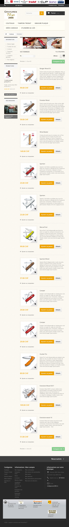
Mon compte (30, 467)
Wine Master (44, 132)
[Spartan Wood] (28, 266)
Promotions (10, 66)
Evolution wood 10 (46, 417)
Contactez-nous (53, 5)
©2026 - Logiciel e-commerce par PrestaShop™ (16, 522)
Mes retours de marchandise (32, 472)
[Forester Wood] (28, 107)
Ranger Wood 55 (45, 68)
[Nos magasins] (11, 109)
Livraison (9, 49)
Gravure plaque (41, 23)
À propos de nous (11, 46)
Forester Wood (44, 100)
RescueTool (43, 227)
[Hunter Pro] (28, 361)
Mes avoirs (28, 474)
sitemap (17, 497)
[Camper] (28, 297)
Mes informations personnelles (33, 478)
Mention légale (10, 44)
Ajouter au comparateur (28, 93)
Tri (20, 56)
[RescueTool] (28, 234)
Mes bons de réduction (31, 480)
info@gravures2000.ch (52, 486)
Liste (64, 57)
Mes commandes (29, 470)
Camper (42, 291)
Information (10, 39)
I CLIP (5, 474)
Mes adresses (28, 476)
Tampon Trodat (24, 23)
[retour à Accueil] (6, 34)
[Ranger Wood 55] (28, 75)
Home (16, 475)
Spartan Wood (44, 259)
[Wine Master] (28, 139)
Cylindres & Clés (28, 28)
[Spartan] (28, 171)
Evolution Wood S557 (47, 386)
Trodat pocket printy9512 (8, 81)
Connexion (61, 5)
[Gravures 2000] (13, 14)
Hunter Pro (43, 354)
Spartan (42, 164)
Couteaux (10, 23)
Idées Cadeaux (12, 28)
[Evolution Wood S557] (28, 393)
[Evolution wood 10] (28, 424)
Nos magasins (10, 59)
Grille (61, 57)
